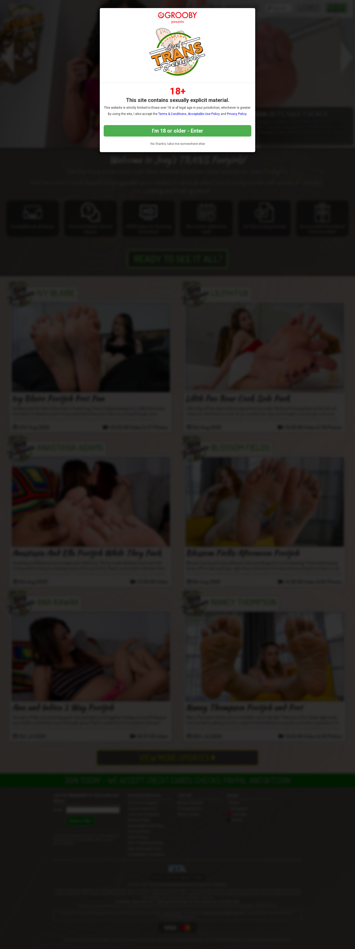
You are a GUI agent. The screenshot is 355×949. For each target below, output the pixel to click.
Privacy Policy (236, 114)
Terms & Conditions (172, 114)
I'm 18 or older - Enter (177, 131)
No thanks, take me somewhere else (177, 144)
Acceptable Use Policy (204, 114)
